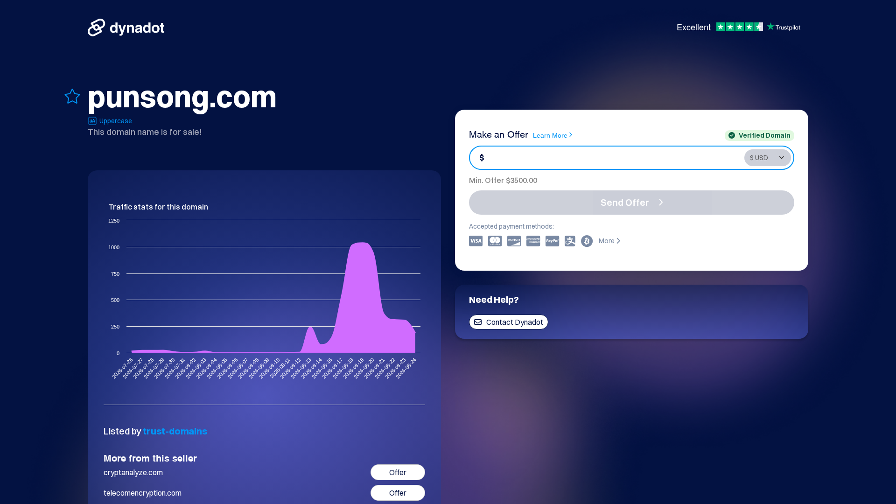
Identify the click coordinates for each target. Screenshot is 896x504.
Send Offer (625, 202)
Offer (397, 472)
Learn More (550, 134)
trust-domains (175, 431)
